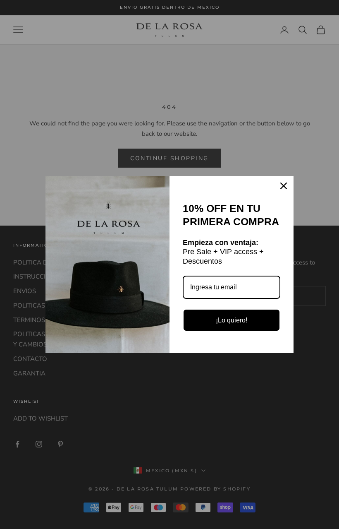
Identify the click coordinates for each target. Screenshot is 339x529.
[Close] (284, 186)
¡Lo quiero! (231, 320)
